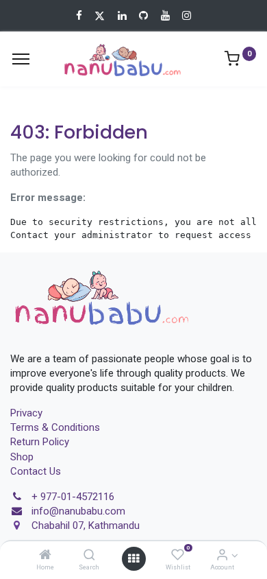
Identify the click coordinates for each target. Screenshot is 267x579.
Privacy (26, 413)
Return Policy (39, 442)
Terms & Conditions (55, 427)
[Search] (89, 556)
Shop (22, 457)
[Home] (45, 556)
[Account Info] (222, 556)
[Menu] (21, 59)
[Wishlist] (177, 556)
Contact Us (35, 471)
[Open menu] (133, 558)
